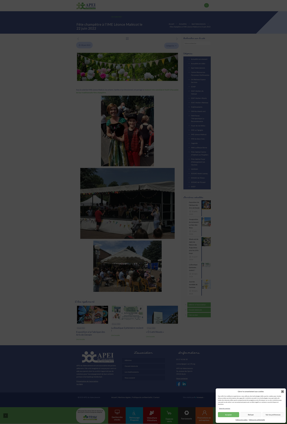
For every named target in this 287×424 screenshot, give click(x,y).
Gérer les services (224, 408)
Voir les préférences (273, 415)
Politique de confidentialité (257, 420)
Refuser (251, 415)
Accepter (228, 415)
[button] (282, 391)
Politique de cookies (242, 420)
